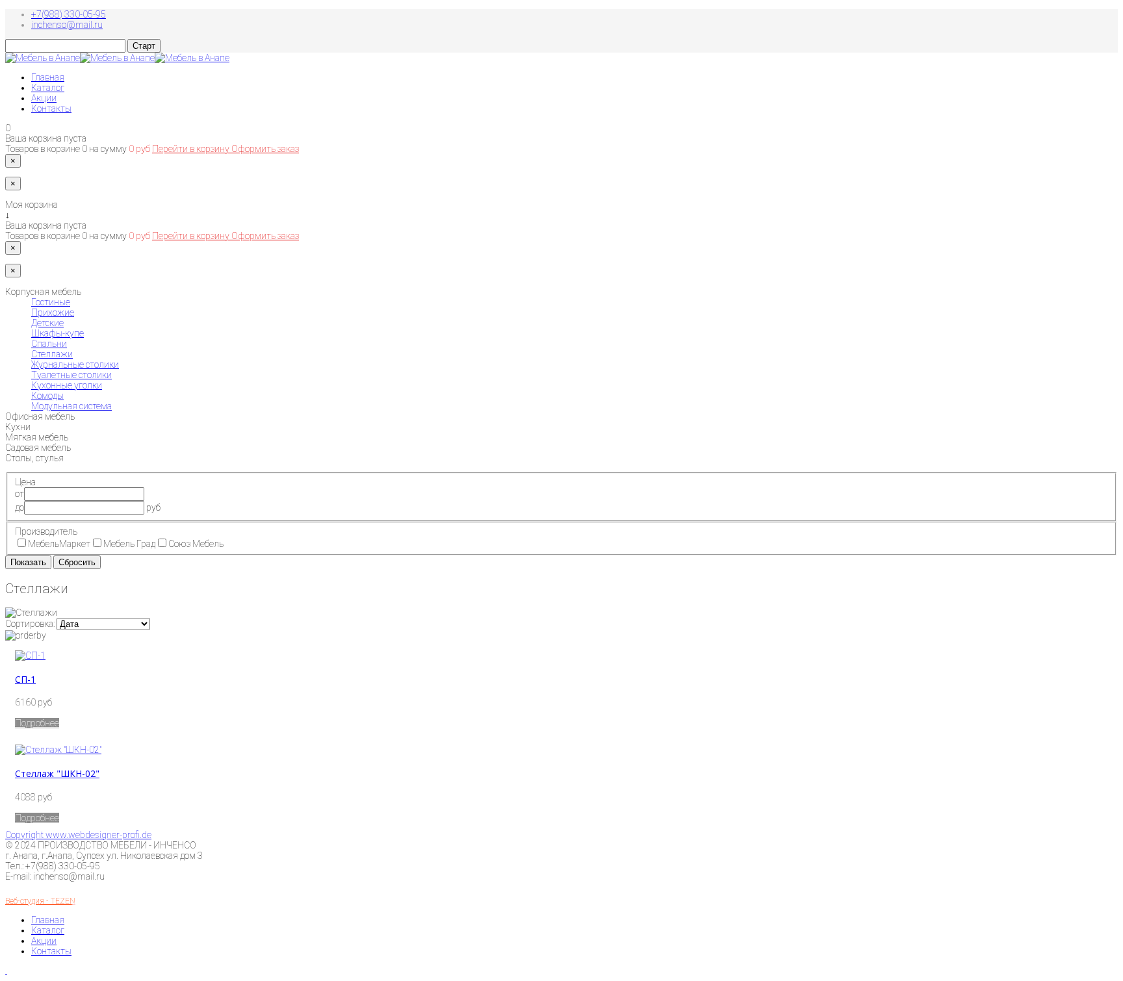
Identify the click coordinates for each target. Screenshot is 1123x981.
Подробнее (37, 723)
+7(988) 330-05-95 (68, 14)
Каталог (47, 88)
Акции (44, 98)
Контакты (51, 108)
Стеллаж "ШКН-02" (57, 773)
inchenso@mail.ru (67, 24)
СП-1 (25, 679)
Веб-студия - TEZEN (40, 901)
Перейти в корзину (191, 149)
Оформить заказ (265, 149)
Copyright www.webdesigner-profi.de (78, 835)
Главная (47, 77)
